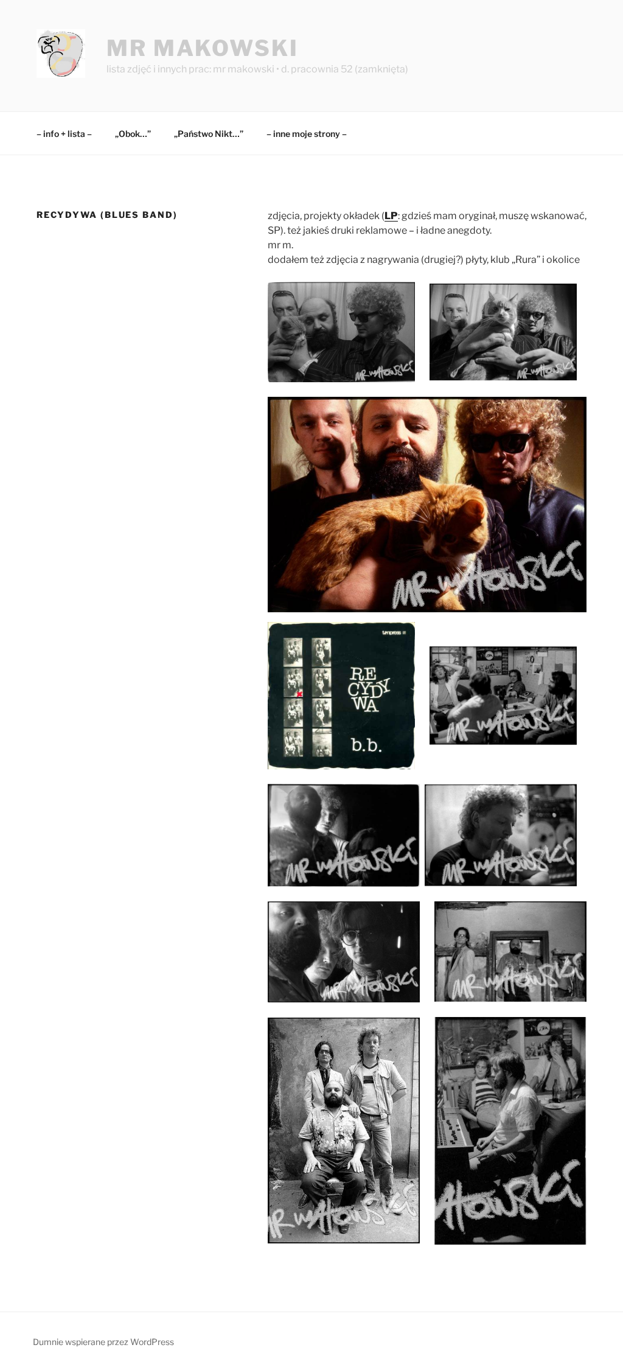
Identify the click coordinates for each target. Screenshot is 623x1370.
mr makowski (202, 48)
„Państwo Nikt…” (208, 133)
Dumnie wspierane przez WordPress (103, 1342)
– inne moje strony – (306, 133)
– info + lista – (64, 133)
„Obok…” (133, 133)
